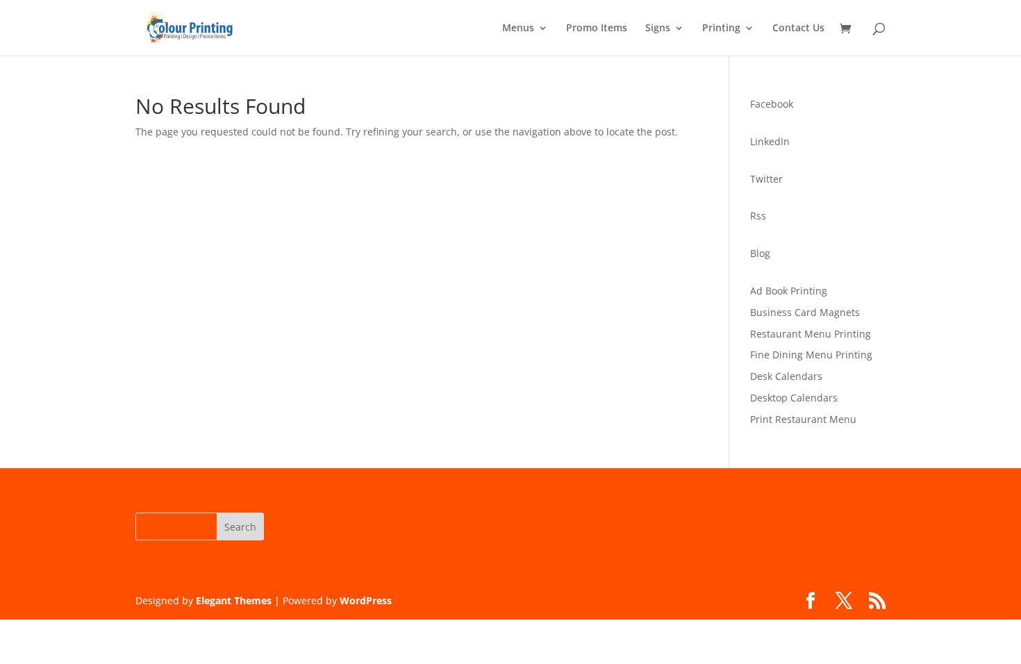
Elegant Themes (234, 600)
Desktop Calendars (794, 397)
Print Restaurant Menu (803, 419)
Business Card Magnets (805, 312)
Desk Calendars (786, 376)
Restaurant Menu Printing (810, 333)
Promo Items (596, 28)
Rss (758, 215)
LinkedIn (770, 141)
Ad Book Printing (788, 290)
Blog (760, 253)
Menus (518, 28)
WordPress (366, 600)
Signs (657, 28)
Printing (721, 28)
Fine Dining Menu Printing (811, 354)
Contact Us (798, 28)
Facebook (771, 103)
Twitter (766, 178)
